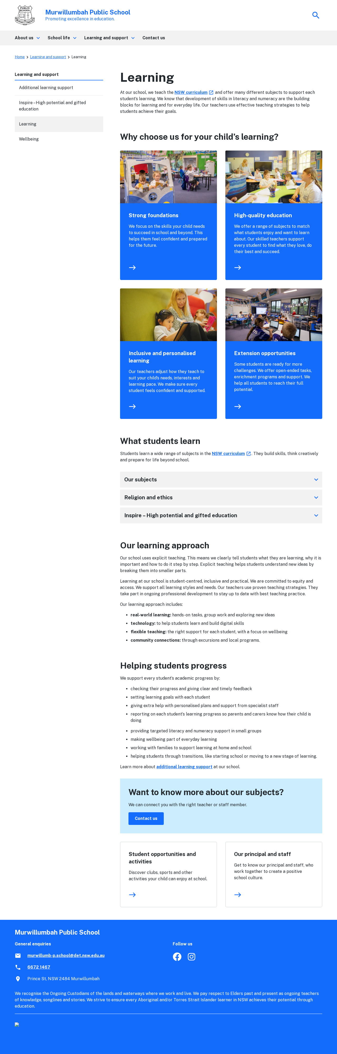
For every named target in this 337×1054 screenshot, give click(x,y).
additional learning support (184, 766)
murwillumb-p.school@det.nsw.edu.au (66, 955)
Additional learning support (46, 87)
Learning (27, 124)
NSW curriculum (194, 92)
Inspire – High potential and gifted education (222, 515)
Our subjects (222, 480)
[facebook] (177, 959)
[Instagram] (192, 959)
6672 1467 (38, 967)
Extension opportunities (265, 353)
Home (20, 57)
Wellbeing (29, 139)
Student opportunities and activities (162, 858)
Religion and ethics (222, 497)
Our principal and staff (262, 854)
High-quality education (263, 215)
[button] (27, 38)
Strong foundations (154, 215)
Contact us (146, 818)
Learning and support (48, 57)
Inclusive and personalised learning (162, 357)
